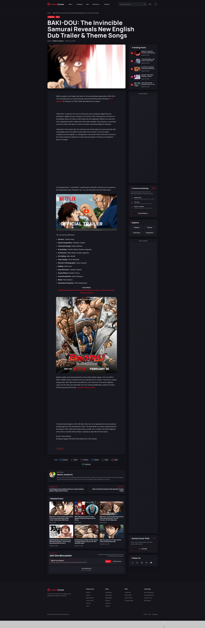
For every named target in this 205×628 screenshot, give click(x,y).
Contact (88, 595)
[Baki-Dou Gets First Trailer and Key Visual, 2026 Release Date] (112, 531)
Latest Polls (128, 592)
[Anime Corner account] (156, 4)
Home (49, 13)
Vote (154, 538)
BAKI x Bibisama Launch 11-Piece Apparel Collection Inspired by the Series (85, 518)
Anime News (51, 17)
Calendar (106, 4)
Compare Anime (129, 600)
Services (88, 603)
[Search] (145, 4)
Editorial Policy (90, 598)
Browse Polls (128, 595)
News (57, 17)
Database (79, 4)
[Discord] (151, 563)
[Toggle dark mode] (150, 4)
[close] (103, 621)
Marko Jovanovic (59, 41)
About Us (88, 592)
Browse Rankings (148, 592)
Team (87, 606)
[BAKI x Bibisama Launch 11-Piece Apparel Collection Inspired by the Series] (86, 508)
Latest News (108, 592)
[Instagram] (142, 563)
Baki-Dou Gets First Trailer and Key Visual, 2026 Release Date (110, 540)
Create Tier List (148, 598)
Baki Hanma (60, 448)
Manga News (149, 232)
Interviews (108, 603)
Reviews (107, 600)
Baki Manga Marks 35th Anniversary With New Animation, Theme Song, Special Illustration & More (60, 541)
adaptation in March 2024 (86, 387)
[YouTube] (146, 563)
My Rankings (147, 600)
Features (107, 606)
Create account (117, 561)
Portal (145, 614)
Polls (87, 4)
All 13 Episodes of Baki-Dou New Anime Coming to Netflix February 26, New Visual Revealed (86, 541)
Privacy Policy (90, 600)
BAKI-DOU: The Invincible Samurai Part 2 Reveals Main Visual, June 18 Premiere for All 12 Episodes (111, 518)
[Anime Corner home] (55, 4)
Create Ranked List (149, 595)
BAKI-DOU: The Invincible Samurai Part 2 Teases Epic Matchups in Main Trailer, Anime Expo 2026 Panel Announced (61, 519)
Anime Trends (128, 598)
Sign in (108, 561)
